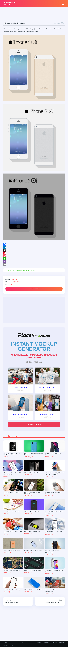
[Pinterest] (34, 253)
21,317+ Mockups (34, 362)
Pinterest (46, 642)
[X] (34, 250)
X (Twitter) (54, 642)
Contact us (62, 642)
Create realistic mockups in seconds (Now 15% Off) (34, 356)
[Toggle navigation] (63, 3)
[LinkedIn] (34, 247)
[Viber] (34, 261)
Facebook (39, 642)
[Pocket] (34, 255)
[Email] (34, 264)
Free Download (34, 289)
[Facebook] (34, 244)
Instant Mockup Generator (34, 346)
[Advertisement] (35, 15)
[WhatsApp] (34, 258)
